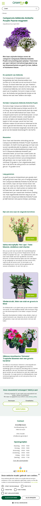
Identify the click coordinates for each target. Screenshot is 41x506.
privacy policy (33, 396)
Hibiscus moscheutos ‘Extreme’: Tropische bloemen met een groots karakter (18, 358)
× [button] (39, 474)
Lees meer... (31, 239)
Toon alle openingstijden (20, 461)
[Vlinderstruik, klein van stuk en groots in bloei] (20, 285)
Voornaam (11, 400)
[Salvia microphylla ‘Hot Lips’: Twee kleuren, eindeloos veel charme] (20, 229)
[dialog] (20, 489)
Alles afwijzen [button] (31, 497)
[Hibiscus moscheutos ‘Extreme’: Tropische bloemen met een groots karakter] (20, 340)
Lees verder (34, 482)
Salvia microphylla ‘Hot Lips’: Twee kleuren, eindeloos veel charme (17, 245)
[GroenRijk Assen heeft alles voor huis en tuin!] (20, 3)
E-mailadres (29, 400)
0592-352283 (20, 434)
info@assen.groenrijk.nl (20, 436)
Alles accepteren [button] (11, 497)
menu (3, 3)
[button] (20, 503)
